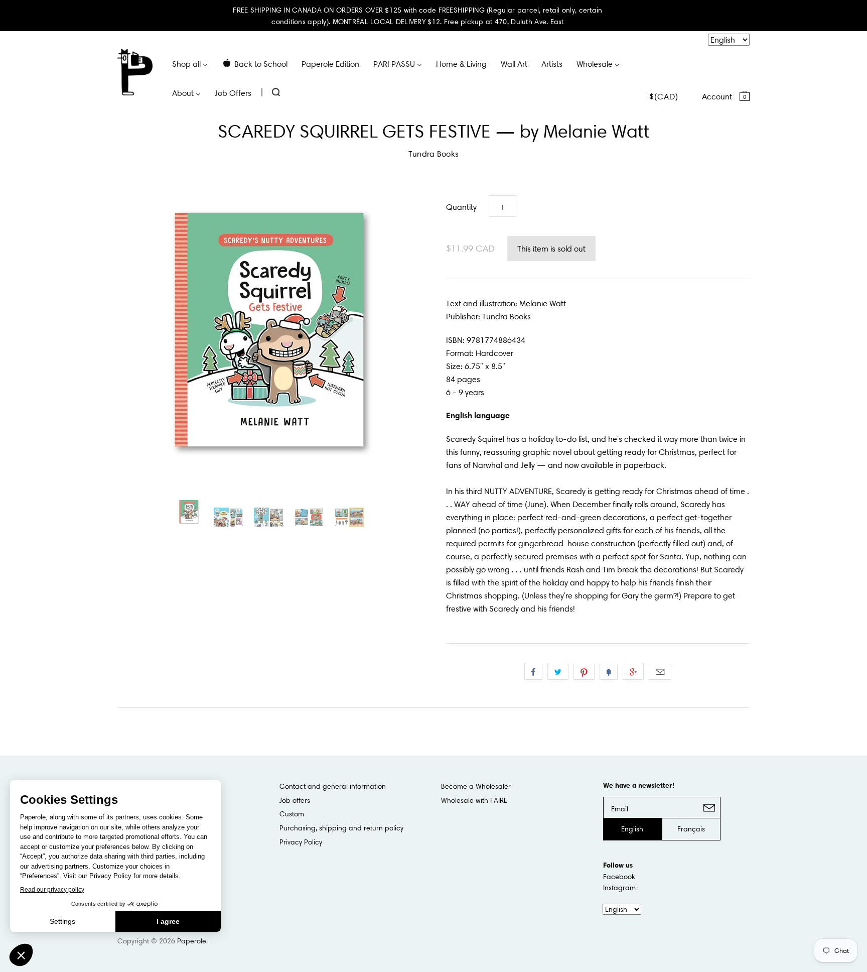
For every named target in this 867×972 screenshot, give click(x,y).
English (632, 828)
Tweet (557, 672)
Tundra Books (433, 154)
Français (691, 828)
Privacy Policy (300, 841)
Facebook (619, 876)
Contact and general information (332, 786)
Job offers (294, 800)
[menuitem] (190, 63)
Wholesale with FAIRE (474, 800)
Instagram (619, 887)
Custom (291, 813)
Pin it (584, 672)
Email (660, 672)
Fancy (609, 672)
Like (533, 672)
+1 (633, 672)
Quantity (461, 207)
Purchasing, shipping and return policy (341, 827)
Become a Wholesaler (476, 786)
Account (717, 96)
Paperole (191, 940)
